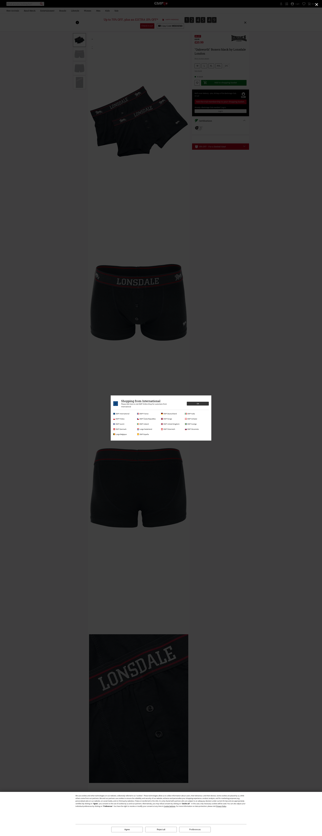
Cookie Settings (169, 806)
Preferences (195, 829)
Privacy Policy (221, 806)
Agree (127, 829)
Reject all (161, 829)
